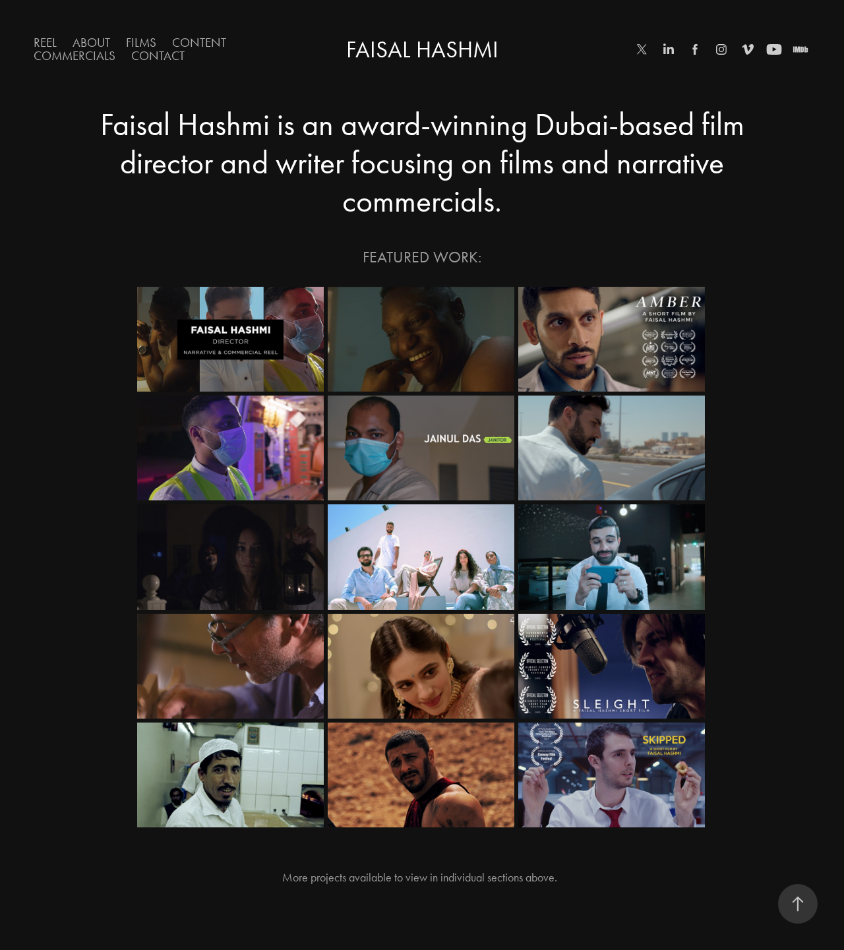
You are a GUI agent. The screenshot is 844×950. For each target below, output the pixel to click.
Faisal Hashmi (422, 49)
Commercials (74, 55)
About (91, 42)
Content (199, 42)
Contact (158, 55)
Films (141, 42)
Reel (45, 42)
